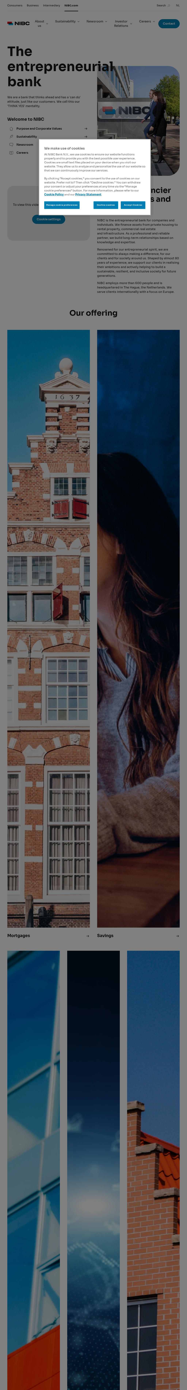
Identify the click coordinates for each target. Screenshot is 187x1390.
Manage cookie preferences (62, 205)
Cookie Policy (54, 194)
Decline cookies (106, 205)
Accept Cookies (133, 205)
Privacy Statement (88, 194)
